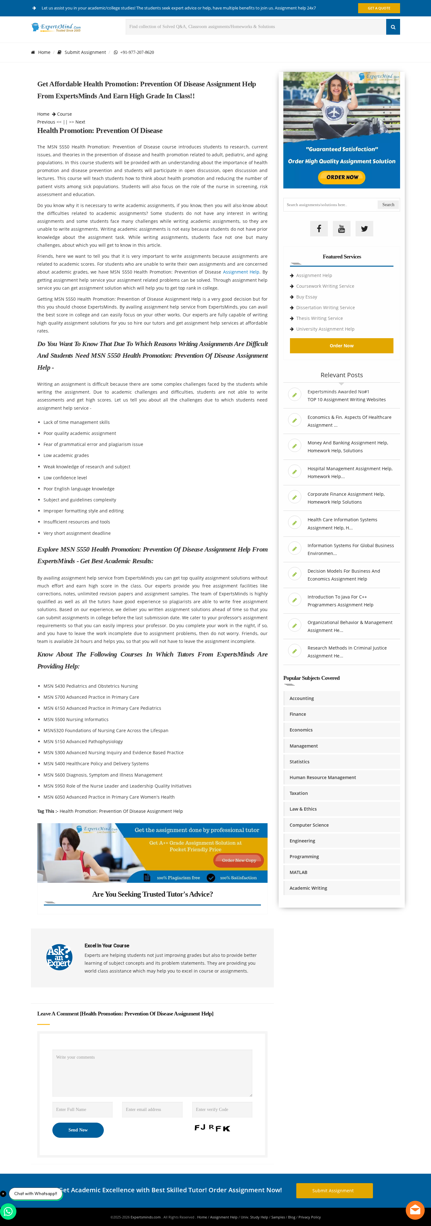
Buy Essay (306, 297)
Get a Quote (379, 8)
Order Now (342, 346)
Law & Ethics (303, 809)
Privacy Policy (309, 1217)
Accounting (302, 698)
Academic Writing (308, 888)
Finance (298, 714)
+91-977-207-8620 (136, 52)
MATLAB (298, 872)
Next (80, 122)
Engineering (302, 841)
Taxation (299, 793)
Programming (304, 856)
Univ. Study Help (254, 1217)
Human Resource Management (323, 777)
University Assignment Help (325, 329)
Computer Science (309, 825)
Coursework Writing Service (325, 286)
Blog (291, 1217)
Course (64, 114)
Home (44, 52)
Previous (46, 122)
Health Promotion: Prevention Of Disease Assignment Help (121, 811)
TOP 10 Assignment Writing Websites (347, 399)
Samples (278, 1217)
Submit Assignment (85, 52)
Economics (301, 730)
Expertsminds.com (146, 1217)
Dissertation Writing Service (325, 307)
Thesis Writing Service (319, 318)
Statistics (300, 762)
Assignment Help (241, 272)
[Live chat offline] (415, 1210)
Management (304, 746)
